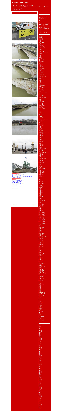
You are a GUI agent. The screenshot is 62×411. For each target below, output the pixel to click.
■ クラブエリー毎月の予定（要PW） (17, 8)
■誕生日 (40, 298)
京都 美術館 (40, 287)
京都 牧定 (40, 126)
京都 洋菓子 (40, 268)
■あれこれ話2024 (41, 106)
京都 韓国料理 (41, 238)
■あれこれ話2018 (41, 308)
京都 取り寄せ (41, 180)
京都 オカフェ (41, 151)
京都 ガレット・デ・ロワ (42, 272)
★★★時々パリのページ (16, 9)
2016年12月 (40, 403)
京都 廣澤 (40, 56)
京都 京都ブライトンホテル (42, 161)
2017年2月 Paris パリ (41, 320)
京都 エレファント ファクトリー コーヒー (44, 67)
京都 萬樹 (40, 70)
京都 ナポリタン (41, 149)
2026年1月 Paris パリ (41, 59)
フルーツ (40, 300)
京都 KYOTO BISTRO (42, 169)
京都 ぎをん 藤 (41, 39)
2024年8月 (40, 341)
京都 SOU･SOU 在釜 (42, 293)
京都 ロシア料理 (41, 237)
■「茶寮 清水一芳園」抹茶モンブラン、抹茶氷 (44, 17)
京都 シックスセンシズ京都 (42, 76)
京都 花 (40, 288)
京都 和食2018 (41, 193)
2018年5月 (40, 392)
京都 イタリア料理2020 (42, 213)
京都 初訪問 (40, 65)
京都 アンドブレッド (41, 95)
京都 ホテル (40, 294)
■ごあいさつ (40, 297)
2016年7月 (40, 407)
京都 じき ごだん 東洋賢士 (42, 97)
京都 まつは (40, 209)
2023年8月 (40, 349)
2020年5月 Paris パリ (41, 315)
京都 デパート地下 (41, 284)
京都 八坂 (40, 99)
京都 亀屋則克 (41, 160)
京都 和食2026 (41, 50)
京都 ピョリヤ (41, 109)
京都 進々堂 (40, 164)
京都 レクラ (40, 231)
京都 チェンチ (41, 216)
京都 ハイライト (41, 232)
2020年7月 (40, 374)
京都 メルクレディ (41, 124)
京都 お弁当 (40, 195)
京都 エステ (40, 296)
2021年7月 (40, 366)
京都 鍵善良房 (41, 107)
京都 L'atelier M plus (41, 44)
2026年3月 (40, 328)
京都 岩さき (40, 167)
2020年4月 (40, 376)
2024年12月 (40, 338)
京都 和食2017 (41, 194)
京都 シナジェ (41, 159)
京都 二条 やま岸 (41, 206)
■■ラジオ (40, 189)
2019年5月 (40, 384)
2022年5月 (40, 359)
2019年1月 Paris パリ (41, 317)
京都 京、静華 (41, 234)
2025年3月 (40, 336)
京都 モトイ (40, 225)
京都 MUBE (40, 58)
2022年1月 (40, 362)
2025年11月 (40, 331)
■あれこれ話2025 (41, 72)
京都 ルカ (40, 146)
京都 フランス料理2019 (42, 221)
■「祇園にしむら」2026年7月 (42, 27)
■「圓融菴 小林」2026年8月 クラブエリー (43, 24)
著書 (21, 5)
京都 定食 (40, 248)
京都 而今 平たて (41, 145)
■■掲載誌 (40, 188)
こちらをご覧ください (15, 184)
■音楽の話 (40, 93)
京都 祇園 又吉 (41, 129)
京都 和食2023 (41, 190)
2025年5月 (40, 335)
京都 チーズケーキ (41, 100)
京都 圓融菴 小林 (41, 170)
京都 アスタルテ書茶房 (42, 68)
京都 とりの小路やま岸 (42, 74)
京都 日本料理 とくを (42, 200)
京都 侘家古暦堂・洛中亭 (42, 158)
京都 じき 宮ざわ (41, 205)
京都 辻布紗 (40, 94)
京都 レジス (40, 91)
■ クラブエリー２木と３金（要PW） (35, 6)
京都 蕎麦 (40, 258)
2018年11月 (40, 388)
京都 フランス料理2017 (42, 222)
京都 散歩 (40, 291)
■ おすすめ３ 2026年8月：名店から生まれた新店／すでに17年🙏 (44, 23)
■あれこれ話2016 (41, 309)
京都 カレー (40, 261)
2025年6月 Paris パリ (41, 60)
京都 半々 (40, 83)
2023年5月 (40, 351)
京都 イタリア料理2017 (42, 215)
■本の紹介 (40, 302)
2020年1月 (40, 378)
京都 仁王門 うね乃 (41, 257)
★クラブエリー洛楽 (41, 184)
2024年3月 (40, 344)
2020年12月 (40, 371)
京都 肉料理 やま (41, 125)
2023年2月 (40, 353)
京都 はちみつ (41, 282)
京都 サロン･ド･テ (41, 245)
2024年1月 (40, 346)
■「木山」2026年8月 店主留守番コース (43, 25)
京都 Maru (40, 139)
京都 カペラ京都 (41, 45)
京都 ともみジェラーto (42, 168)
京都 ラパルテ (41, 132)
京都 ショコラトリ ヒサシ (42, 148)
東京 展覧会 (40, 314)
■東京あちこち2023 (41, 241)
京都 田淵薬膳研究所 (41, 42)
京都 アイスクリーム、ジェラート (43, 281)
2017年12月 (40, 395)
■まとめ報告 (40, 185)
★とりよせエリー (41, 182)
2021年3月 (40, 369)
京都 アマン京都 (41, 133)
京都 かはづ (40, 48)
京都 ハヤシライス (41, 262)
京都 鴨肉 (40, 252)
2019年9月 (40, 381)
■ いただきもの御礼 (41, 89)
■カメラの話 (40, 305)
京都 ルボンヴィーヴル (42, 162)
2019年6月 (40, 383)
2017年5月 (40, 400)
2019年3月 (40, 385)
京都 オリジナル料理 (41, 227)
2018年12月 (40, 387)
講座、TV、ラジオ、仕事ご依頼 (28, 5)
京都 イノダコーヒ (41, 246)
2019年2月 (40, 386)
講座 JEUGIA (40, 187)
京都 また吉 (40, 128)
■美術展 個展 (40, 53)
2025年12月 (40, 330)
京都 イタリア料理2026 (42, 46)
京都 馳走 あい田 (41, 82)
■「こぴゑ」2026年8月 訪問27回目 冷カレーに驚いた (44, 20)
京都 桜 (40, 290)
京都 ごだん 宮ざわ (41, 204)
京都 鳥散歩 (40, 80)
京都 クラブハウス (41, 295)
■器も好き (40, 306)
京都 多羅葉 (40, 69)
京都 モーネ (40, 98)
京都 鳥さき (40, 137)
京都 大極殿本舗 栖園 (42, 266)
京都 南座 (40, 286)
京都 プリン (40, 274)
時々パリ (21, 177)
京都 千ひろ (40, 134)
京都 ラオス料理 (41, 254)
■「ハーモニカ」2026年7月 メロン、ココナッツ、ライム (44, 30)
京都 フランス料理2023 (42, 218)
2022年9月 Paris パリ (41, 131)
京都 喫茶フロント (41, 101)
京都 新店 (40, 285)
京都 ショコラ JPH (41, 275)
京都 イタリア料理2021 (42, 212)
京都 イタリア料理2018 (42, 214)
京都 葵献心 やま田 (41, 115)
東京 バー (40, 313)
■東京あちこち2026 (41, 37)
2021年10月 (40, 364)
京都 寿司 (40, 197)
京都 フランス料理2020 (42, 220)
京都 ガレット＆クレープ (42, 273)
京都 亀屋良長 (41, 165)
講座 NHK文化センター (42, 186)
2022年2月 (40, 361)
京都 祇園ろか (41, 64)
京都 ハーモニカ (41, 104)
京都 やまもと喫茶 (41, 75)
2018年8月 (40, 390)
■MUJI (39, 179)
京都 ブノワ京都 (41, 150)
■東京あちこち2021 (41, 243)
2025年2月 (40, 337)
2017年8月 (40, 398)
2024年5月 (40, 343)
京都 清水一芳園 (41, 38)
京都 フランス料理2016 (42, 223)
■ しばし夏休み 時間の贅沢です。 (43, 18)
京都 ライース (41, 103)
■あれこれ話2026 (41, 36)
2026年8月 (40, 325)
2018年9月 (40, 389)
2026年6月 (40, 326)
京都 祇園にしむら (41, 199)
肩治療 (39, 122)
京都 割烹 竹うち (41, 203)
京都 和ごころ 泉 (41, 155)
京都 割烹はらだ (41, 135)
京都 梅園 (40, 267)
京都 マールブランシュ (42, 271)
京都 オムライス (41, 78)
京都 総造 (40, 41)
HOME (13, 5)
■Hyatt (39, 310)
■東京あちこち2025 (41, 51)
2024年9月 (40, 340)
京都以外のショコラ (41, 276)
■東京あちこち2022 (41, 242)
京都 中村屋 (40, 147)
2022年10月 (40, 356)
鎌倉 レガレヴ (41, 136)
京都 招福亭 (40, 121)
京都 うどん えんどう (42, 130)
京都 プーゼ (40, 289)
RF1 (39, 88)
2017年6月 (40, 399)
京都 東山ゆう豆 (41, 154)
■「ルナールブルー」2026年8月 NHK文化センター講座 (44, 22)
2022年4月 (40, 360)
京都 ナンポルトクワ (41, 270)
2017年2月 (40, 402)
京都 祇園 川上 (41, 153)
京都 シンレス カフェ (42, 172)
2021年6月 (40, 367)
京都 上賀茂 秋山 (41, 144)
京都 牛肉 (40, 251)
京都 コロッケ (41, 260)
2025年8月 (40, 333)
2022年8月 (40, 357)
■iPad (39, 178)
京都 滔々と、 (41, 102)
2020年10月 (40, 372)
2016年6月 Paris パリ (41, 321)
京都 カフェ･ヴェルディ (42, 156)
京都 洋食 (40, 229)
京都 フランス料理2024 (42, 105)
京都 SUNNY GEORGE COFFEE (43, 52)
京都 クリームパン (41, 280)
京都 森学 (40, 86)
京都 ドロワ (40, 226)
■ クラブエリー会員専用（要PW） (24, 6)
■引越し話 (40, 175)
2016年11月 (40, 404)
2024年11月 (40, 339)
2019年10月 (40, 380)
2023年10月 (40, 348)
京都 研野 (40, 173)
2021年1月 (40, 370)
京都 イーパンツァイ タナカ (42, 236)
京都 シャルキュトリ (41, 253)
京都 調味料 (40, 264)
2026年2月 (40, 329)
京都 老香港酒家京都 (41, 233)
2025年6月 (40, 334)
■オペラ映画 (40, 116)
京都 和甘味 (40, 265)
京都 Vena (40, 166)
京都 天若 (40, 143)
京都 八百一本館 (41, 176)
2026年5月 (40, 327)
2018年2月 (40, 394)
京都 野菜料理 (41, 244)
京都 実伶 (40, 207)
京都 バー (40, 247)
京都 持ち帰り (41, 196)
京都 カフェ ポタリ (41, 117)
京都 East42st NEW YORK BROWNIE (44, 119)
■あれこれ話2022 (41, 240)
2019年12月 (40, 379)
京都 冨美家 (40, 163)
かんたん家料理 (41, 311)
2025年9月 (40, 332)
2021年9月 (40, 365)
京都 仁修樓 (40, 235)
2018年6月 (40, 391)
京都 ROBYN (40, 54)
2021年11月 (40, 363)
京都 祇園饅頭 (41, 141)
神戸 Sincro (40, 138)
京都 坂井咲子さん (41, 61)
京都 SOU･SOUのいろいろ (42, 292)
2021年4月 (40, 368)
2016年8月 (40, 406)
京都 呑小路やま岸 (41, 111)
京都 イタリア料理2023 (42, 211)
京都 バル (40, 249)
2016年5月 (40, 408)
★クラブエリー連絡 (41, 183)
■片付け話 (40, 304)
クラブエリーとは (15, 6)
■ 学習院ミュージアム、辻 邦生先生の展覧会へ (44, 28)
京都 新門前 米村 (41, 228)
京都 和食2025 (41, 81)
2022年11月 (40, 355)
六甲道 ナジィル (41, 114)
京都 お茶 (40, 283)
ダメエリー (40, 123)
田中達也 (40, 55)
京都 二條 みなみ (41, 120)
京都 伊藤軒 (40, 92)
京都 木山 (40, 202)
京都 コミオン (41, 71)
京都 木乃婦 (40, 198)
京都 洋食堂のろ (41, 112)
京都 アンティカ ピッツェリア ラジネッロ (44, 118)
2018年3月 (40, 393)
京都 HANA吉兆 (41, 77)
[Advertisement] (17, 197)
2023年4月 (40, 352)
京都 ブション (41, 224)
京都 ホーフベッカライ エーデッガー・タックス (44, 152)
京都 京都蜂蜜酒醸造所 (42, 85)
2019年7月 (40, 382)
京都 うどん (40, 256)
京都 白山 (40, 142)
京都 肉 (40, 250)
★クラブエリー (41, 181)
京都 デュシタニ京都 (41, 87)
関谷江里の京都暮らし (16, 182)
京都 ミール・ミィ (41, 84)
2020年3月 (40, 377)
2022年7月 (40, 358)
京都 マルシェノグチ (41, 263)
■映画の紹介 (40, 303)
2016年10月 (40, 405)
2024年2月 (40, 345)
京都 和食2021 (41, 191)
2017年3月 (40, 401)
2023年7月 (40, 350)
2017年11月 (40, 396)
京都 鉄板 (40, 230)
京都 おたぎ (40, 201)
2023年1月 (40, 354)
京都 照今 (40, 49)
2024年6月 (40, 342)
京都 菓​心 (40, 40)
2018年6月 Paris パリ (41, 318)
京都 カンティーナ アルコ (42, 217)
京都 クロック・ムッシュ (42, 279)
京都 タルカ (40, 63)
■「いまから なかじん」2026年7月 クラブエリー (44, 26)
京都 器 (40, 62)
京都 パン (40, 277)
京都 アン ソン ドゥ (41, 90)
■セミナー (40, 301)
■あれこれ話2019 (41, 307)
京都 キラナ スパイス (42, 73)
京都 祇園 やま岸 (41, 113)
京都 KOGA (40, 79)
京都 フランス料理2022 (42, 219)
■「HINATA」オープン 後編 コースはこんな (43, 32)
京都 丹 (40, 140)
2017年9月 (40, 397)
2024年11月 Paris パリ (42, 96)
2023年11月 (40, 347)
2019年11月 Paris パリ (42, 316)
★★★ (39, 312)
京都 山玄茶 (40, 157)
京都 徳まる (40, 127)
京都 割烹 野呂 (41, 210)
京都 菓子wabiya (41, 66)
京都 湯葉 (40, 255)
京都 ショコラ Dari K (42, 171)
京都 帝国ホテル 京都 (42, 47)
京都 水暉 (40, 208)
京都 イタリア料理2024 (42, 108)
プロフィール (17, 5)
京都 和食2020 (41, 192)
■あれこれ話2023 (41, 239)
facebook (16, 186)
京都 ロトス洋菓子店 (41, 269)
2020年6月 (40, 375)
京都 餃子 (40, 259)
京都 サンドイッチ (41, 278)
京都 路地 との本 (41, 174)
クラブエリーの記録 (46, 6)
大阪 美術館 (40, 57)
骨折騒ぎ (40, 43)
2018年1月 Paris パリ (19, 176)
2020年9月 (40, 373)
